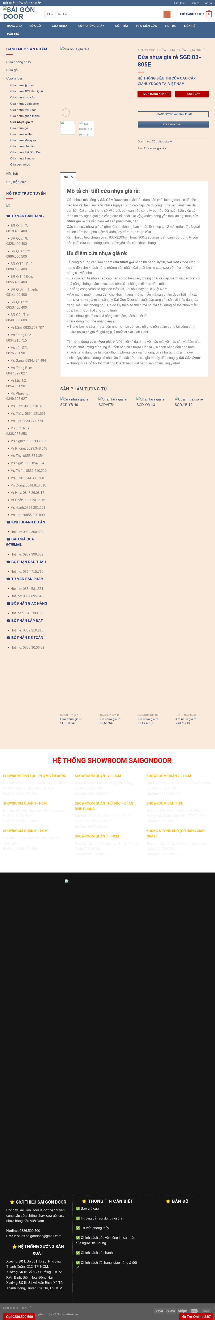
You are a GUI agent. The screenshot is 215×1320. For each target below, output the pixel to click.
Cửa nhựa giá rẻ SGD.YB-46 (71, 721)
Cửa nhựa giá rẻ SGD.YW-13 (147, 721)
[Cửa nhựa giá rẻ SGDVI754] (115, 554)
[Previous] (67, 82)
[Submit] (167, 14)
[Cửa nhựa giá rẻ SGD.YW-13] (153, 554)
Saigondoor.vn (67, 1314)
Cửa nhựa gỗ (19, 128)
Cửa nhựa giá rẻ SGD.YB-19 (186, 721)
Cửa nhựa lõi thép (22, 134)
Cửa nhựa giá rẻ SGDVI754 (109, 721)
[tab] (68, 176)
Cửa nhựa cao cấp (22, 97)
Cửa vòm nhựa (20, 164)
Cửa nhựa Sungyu (22, 158)
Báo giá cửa (89, 1208)
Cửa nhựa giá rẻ (21, 122)
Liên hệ (195, 3)
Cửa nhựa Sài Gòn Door (26, 152)
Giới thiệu (180, 3)
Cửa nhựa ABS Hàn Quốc (27, 91)
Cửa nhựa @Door (22, 85)
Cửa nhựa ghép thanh (25, 115)
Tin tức (170, 25)
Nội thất (121, 25)
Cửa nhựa (59, 25)
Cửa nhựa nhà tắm (22, 146)
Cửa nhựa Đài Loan (23, 109)
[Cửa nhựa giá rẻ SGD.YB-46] (77, 554)
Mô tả (68, 176)
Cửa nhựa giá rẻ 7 (155, 148)
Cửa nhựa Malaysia (23, 140)
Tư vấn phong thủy (94, 1228)
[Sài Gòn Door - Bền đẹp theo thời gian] (20, 14)
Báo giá (13, 34)
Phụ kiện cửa (146, 25)
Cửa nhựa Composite (24, 103)
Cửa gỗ (35, 25)
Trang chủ (13, 25)
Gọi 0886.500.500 (19, 1317)
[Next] (124, 82)
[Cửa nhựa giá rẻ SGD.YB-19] (192, 554)
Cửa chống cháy (91, 25)
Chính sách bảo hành (96, 1253)
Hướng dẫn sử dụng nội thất (101, 1218)
